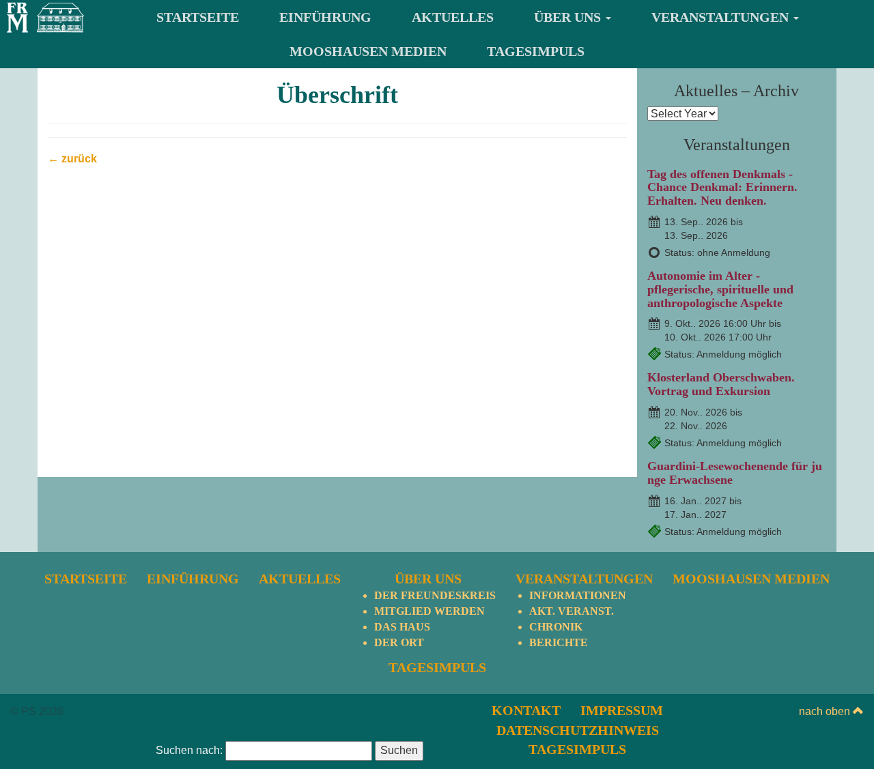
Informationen (577, 595)
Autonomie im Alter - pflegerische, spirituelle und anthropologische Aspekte (720, 289)
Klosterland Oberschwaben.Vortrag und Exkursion (721, 384)
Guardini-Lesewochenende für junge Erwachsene (734, 473)
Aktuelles (453, 17)
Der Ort (399, 642)
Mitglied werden (429, 611)
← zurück (72, 158)
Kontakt (526, 710)
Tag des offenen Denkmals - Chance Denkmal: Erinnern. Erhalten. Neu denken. (722, 187)
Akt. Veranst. (571, 611)
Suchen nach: (189, 750)
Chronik (555, 627)
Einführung (325, 17)
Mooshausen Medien (368, 51)
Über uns (569, 17)
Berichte (558, 642)
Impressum (621, 710)
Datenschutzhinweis (577, 730)
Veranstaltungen (721, 17)
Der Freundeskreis (435, 595)
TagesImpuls (535, 51)
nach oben (826, 711)
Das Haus (402, 627)
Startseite (197, 17)
